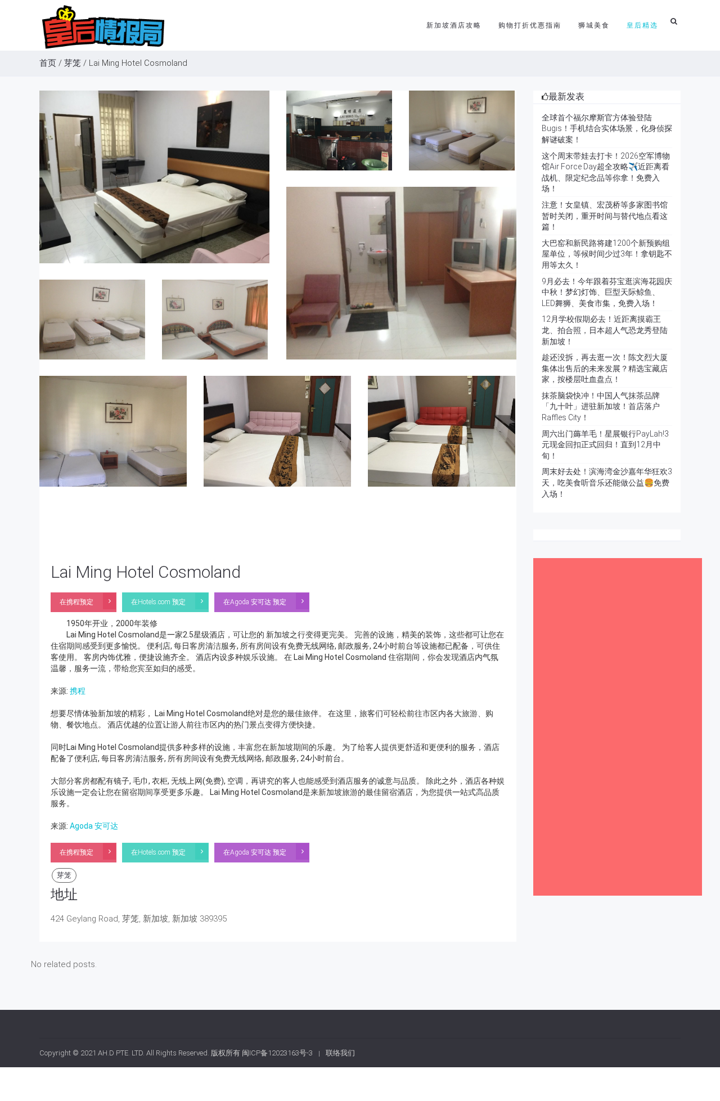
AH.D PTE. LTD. (121, 1053)
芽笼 (72, 63)
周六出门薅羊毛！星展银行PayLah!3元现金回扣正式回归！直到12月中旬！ (605, 444)
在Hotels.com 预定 (158, 602)
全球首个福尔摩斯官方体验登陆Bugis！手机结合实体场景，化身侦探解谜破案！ (607, 128)
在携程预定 (76, 602)
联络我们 (340, 1053)
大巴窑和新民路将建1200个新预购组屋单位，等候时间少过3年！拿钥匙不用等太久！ (607, 254)
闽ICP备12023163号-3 (277, 1053)
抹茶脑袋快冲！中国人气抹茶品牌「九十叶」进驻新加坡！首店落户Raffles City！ (601, 406)
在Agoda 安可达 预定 (254, 602)
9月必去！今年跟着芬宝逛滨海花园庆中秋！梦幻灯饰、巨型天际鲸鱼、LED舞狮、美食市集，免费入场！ (607, 292)
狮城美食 (594, 25)
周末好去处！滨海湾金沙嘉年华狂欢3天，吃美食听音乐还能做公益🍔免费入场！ (607, 482)
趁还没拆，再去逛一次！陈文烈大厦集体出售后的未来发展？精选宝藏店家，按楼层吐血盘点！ (605, 368)
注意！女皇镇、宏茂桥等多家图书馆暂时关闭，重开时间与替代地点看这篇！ (605, 215)
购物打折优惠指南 (529, 25)
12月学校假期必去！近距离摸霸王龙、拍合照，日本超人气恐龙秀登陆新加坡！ (605, 329)
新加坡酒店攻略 (454, 25)
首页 (47, 63)
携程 (78, 690)
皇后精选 (642, 25)
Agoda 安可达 (94, 825)
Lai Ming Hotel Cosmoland (146, 572)
